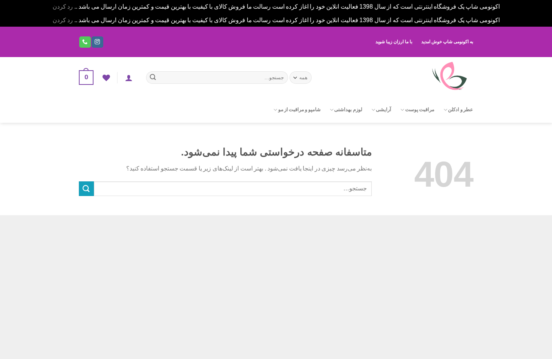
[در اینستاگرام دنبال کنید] (97, 42)
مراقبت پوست (419, 109)
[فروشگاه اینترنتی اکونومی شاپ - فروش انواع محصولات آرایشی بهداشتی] (399, 77)
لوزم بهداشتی (348, 109)
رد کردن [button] (63, 6)
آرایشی (383, 109)
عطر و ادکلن (460, 109)
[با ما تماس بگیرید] (84, 42)
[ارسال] (152, 77)
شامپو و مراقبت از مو (299, 109)
